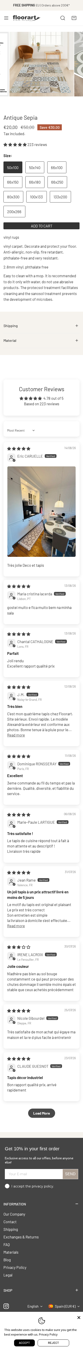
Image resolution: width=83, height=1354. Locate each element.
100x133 (36, 196)
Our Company (14, 1214)
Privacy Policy (15, 1267)
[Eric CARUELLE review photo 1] (41, 511)
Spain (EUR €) (65, 1306)
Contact (10, 1221)
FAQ (6, 1244)
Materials (10, 1252)
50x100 (12, 167)
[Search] (62, 18)
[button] (74, 18)
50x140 (34, 167)
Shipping (10, 1229)
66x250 (57, 182)
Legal (7, 1275)
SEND (70, 1174)
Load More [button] (41, 1113)
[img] (18, 448)
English (33, 1306)
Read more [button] (16, 735)
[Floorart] (27, 18)
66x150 (12, 182)
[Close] (79, 1317)
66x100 (56, 167)
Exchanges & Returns (21, 1237)
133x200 (60, 196)
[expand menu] (6, 18)
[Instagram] (6, 1306)
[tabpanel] (41, 326)
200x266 (14, 211)
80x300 (13, 196)
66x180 (35, 182)
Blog (7, 1259)
